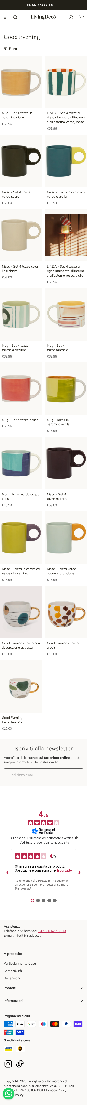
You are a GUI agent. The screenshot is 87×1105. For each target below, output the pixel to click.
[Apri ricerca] (15, 17)
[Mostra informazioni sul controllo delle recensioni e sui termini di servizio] (76, 838)
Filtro (13, 49)
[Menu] (5, 17)
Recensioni (12, 978)
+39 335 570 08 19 (52, 931)
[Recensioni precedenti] (7, 872)
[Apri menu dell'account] (71, 17)
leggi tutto (64, 870)
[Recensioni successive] (79, 872)
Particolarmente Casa (20, 963)
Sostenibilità (13, 971)
